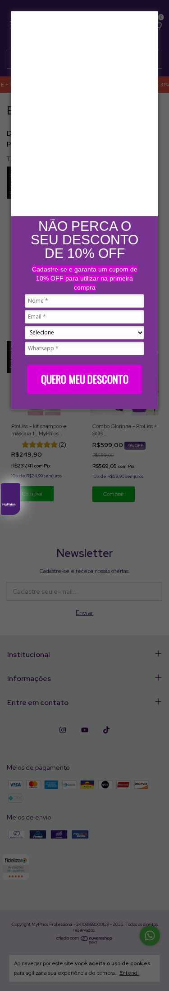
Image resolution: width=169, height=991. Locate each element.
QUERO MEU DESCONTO (84, 379)
